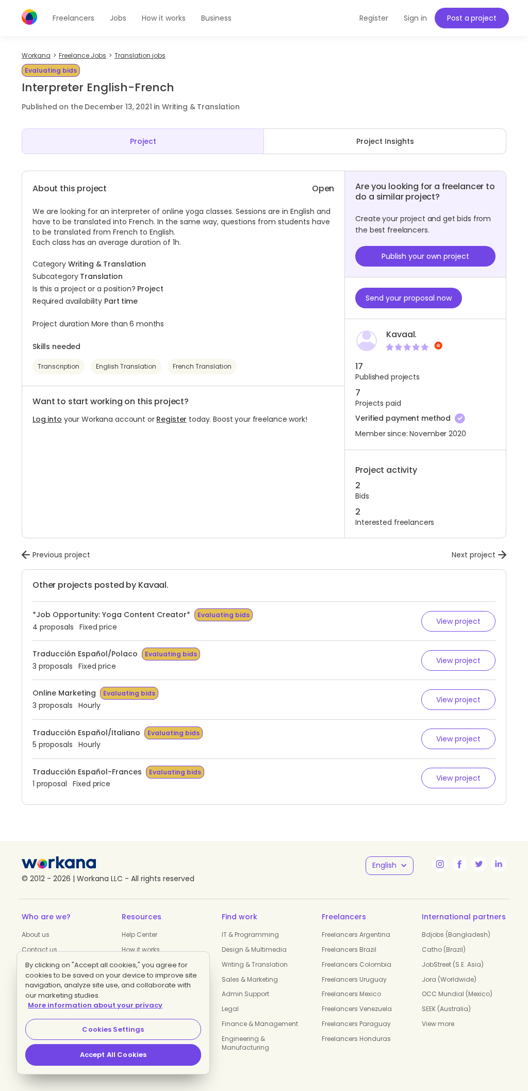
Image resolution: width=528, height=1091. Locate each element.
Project (143, 141)
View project (458, 621)
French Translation (202, 366)
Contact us (39, 949)
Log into (47, 419)
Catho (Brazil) (444, 949)
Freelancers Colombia (356, 964)
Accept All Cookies (113, 1055)
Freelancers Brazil (349, 949)
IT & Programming (250, 934)
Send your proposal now (409, 298)
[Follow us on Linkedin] (498, 864)
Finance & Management (260, 1023)
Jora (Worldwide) (449, 979)
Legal (230, 1008)
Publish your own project (425, 256)
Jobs (118, 18)
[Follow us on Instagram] (440, 864)
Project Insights (385, 141)
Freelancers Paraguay (356, 1023)
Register (171, 419)
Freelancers (73, 18)
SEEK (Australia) (446, 1008)
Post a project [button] (471, 18)
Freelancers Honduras (356, 1038)
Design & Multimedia (254, 949)
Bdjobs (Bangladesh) (456, 934)
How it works (164, 18)
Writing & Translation (255, 964)
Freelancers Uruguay (354, 979)
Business (216, 18)
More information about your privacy (95, 1005)
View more (438, 1023)
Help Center (139, 934)
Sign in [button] (415, 18)
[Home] (29, 17)
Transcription (58, 366)
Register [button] (373, 18)
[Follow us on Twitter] (479, 864)
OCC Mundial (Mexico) (457, 993)
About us (36, 934)
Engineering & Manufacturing (245, 1043)
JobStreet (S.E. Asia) (453, 964)
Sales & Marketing (250, 979)
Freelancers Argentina (356, 934)
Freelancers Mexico (351, 993)
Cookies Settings (113, 1029)
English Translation (126, 366)
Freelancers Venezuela (357, 1008)
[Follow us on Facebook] (459, 864)
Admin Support (245, 993)
